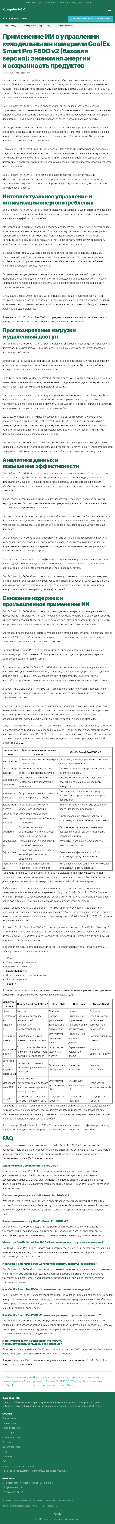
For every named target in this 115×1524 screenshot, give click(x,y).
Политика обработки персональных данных (53, 1500)
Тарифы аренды (9, 25)
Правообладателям (51, 1506)
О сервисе (7, 1442)
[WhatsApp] (55, 1514)
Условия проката (28, 25)
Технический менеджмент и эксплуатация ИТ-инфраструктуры (34, 1470)
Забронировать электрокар (90, 18)
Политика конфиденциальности (16, 1500)
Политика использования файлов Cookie (21, 1506)
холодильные (88, 637)
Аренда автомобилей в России (18, 1466)
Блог (4, 1451)
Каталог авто (9, 1418)
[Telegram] (59, 1514)
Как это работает (11, 1447)
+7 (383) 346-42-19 (14, 18)
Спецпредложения (64, 25)
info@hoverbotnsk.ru (81, 2)
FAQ (4, 1461)
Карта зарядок (46, 25)
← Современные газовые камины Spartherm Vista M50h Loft (17, 1381)
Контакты (7, 1456)
